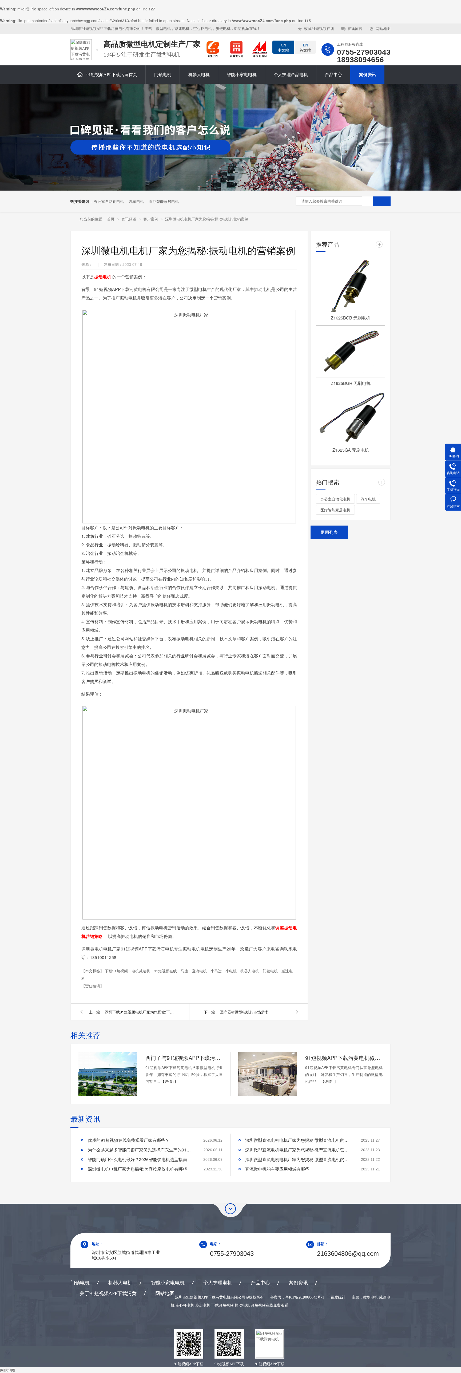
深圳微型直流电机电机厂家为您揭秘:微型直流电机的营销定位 (298, 1159)
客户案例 (151, 219)
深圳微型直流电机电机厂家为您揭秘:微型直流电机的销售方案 (298, 1140)
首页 (111, 219)
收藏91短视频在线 (319, 29)
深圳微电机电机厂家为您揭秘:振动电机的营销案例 (206, 219)
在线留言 (354, 29)
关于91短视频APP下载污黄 (108, 1293)
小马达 (216, 970)
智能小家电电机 (242, 74)
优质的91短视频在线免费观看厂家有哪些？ (128, 1140)
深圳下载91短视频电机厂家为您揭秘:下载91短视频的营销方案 (139, 1012)
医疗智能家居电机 (164, 201)
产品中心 (333, 74)
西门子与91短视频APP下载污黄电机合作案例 (184, 1058)
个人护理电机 (217, 1282)
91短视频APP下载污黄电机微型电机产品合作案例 (344, 1058)
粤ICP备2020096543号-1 (304, 1297)
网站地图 (383, 29)
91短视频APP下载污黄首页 (111, 74)
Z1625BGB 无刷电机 (350, 318)
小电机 (231, 970)
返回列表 (329, 532)
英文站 (305, 47)
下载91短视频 (117, 970)
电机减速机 (141, 970)
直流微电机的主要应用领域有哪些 (277, 1169)
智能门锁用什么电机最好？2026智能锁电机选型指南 (137, 1159)
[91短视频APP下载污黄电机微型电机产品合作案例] (267, 1074)
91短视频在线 (166, 970)
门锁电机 (162, 74)
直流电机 (200, 970)
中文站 (283, 47)
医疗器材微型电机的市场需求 (244, 1012)
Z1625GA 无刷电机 (350, 450)
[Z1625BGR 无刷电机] (350, 351)
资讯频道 (129, 219)
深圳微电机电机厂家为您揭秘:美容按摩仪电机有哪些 (137, 1169)
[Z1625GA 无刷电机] (350, 417)
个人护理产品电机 (291, 74)
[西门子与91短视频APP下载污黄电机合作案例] (107, 1074)
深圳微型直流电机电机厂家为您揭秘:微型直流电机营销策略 (298, 1150)
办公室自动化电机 (109, 201)
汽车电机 (136, 201)
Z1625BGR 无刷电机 (351, 383)
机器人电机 (199, 74)
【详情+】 (169, 1081)
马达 (185, 970)
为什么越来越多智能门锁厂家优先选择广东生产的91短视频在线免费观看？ (141, 1150)
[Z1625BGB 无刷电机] (350, 286)
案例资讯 (367, 74)
